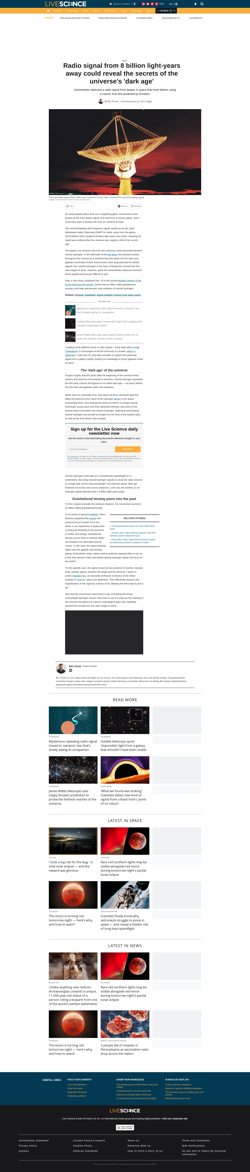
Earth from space (75, 1088)
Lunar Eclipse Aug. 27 (171, 18)
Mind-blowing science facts (177, 1098)
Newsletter (138, 206)
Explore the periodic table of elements (133, 1095)
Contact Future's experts (89, 1140)
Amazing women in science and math (133, 1091)
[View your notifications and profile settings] (195, 4)
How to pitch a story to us (145, 1151)
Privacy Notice (73, 459)
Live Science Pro (196, 18)
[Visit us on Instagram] (143, 3)
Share (71, 206)
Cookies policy (82, 1145)
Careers (24, 1151)
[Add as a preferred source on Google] (125, 1127)
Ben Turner (112, 101)
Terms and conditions (196, 1140)
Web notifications (193, 1145)
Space (124, 10)
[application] (104, 632)
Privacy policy (28, 1145)
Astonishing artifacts (76, 1096)
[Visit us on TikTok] (156, 3)
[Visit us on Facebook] (134, 3)
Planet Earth (110, 10)
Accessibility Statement (34, 1140)
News (149, 101)
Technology (136, 10)
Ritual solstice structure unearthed (113, 18)
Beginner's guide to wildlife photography (183, 1088)
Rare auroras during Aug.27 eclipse (74, 18)
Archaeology (72, 10)
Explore (149, 10)
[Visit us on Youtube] (147, 3)
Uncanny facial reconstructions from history (136, 1098)
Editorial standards (85, 1151)
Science (96, 10)
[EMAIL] (71, 670)
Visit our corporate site (174, 1118)
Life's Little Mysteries (77, 1084)
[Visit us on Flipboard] (152, 3)
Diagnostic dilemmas (77, 1092)
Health (85, 10)
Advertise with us (139, 1145)
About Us (133, 1140)
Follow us (124, 206)
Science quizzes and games (178, 1084)
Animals (58, 10)
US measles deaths (144, 18)
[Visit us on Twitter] (138, 3)
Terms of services (99, 456)
